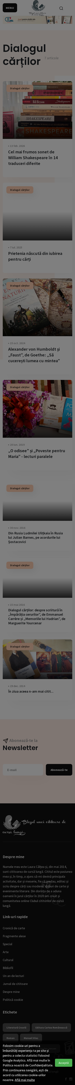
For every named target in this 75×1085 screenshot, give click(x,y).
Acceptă (64, 1063)
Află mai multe (25, 1080)
